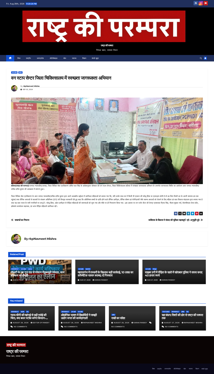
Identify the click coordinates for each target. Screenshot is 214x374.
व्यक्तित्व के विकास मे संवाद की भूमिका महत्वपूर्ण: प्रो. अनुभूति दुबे (173, 220)
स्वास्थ (73, 58)
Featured (165, 311)
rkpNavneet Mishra (31, 86)
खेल (64, 58)
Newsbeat (15, 269)
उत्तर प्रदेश (14, 72)
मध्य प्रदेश (80, 311)
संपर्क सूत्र (95, 58)
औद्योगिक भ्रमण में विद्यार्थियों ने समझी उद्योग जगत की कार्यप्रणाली (79, 316)
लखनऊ (30, 269)
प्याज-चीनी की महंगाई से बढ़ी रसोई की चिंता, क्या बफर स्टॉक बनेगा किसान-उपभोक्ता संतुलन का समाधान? (28, 318)
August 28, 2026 (21, 323)
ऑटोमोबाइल (53, 58)
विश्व (19, 58)
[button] (201, 58)
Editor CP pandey (36, 280)
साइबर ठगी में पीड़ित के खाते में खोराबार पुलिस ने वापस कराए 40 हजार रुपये (173, 273)
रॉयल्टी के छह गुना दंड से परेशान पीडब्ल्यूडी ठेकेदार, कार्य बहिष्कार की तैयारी (37, 273)
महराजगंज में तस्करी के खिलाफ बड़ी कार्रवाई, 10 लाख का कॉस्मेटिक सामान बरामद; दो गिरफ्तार (105, 273)
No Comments (20, 327)
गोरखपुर (154, 269)
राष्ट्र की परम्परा (107, 45)
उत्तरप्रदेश (40, 58)
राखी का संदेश (118, 318)
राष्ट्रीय (28, 58)
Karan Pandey (101, 280)
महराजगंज (88, 269)
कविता (113, 315)
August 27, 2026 (172, 323)
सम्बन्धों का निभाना (22, 220)
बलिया (20, 72)
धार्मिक (182, 311)
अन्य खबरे (73, 311)
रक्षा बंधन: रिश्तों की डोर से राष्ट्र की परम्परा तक (182, 316)
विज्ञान (84, 58)
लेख (27, 311)
